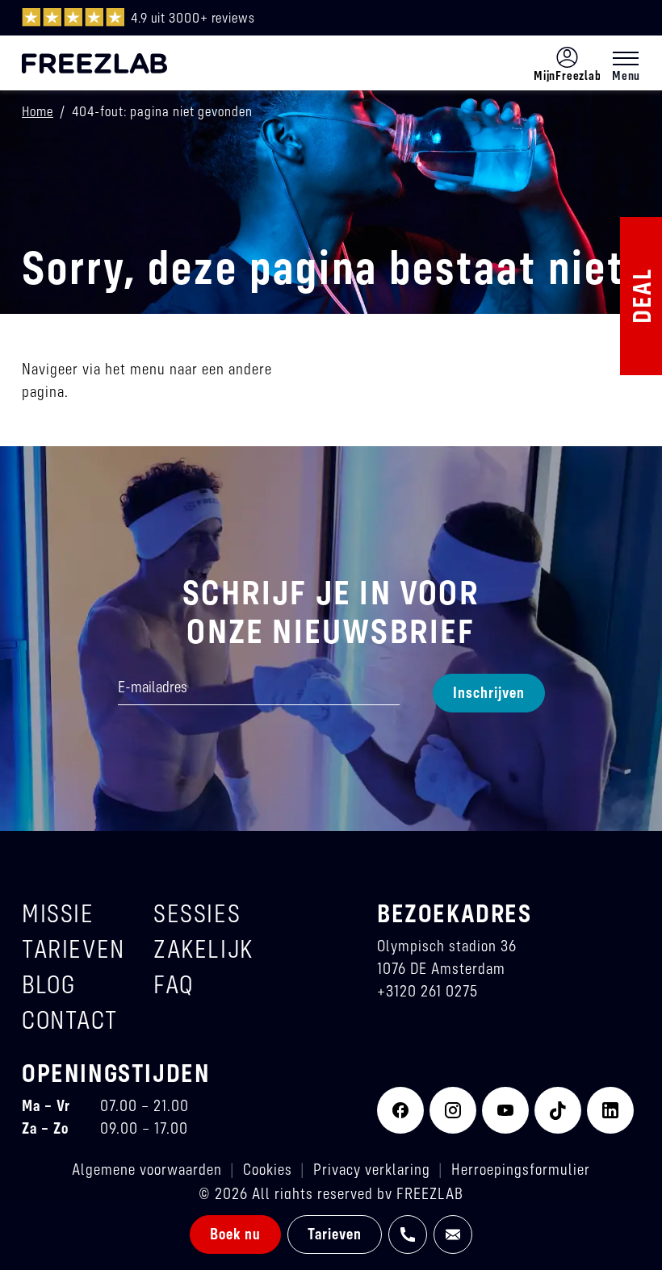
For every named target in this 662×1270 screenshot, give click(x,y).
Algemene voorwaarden (147, 1169)
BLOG (48, 984)
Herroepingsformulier (520, 1169)
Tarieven (335, 1233)
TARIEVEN (73, 948)
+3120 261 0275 (427, 990)
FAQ (173, 984)
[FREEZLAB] (94, 63)
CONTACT (69, 1019)
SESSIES (197, 913)
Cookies (267, 1169)
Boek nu (235, 1233)
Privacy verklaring (371, 1169)
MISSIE (58, 913)
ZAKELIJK (203, 948)
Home (37, 111)
